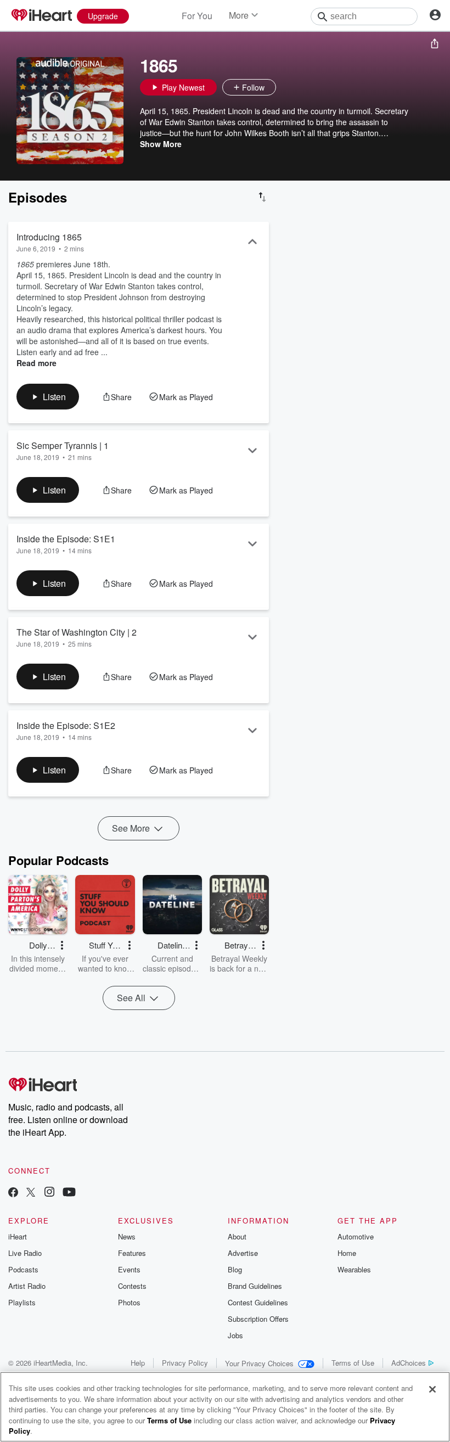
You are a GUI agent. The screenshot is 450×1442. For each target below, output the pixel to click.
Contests (132, 1286)
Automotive (356, 1236)
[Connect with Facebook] (13, 1193)
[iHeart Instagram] (49, 1193)
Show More (161, 143)
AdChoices (408, 1362)
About (237, 1236)
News (127, 1236)
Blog (235, 1269)
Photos (129, 1302)
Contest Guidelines (258, 1302)
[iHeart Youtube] (69, 1193)
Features (132, 1253)
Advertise (243, 1253)
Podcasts (23, 1269)
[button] (287, 87)
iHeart (17, 1236)
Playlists (22, 1302)
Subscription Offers (258, 1319)
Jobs (235, 1335)
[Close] (432, 1389)
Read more (36, 362)
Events (129, 1269)
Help (138, 1362)
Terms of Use (352, 1362)
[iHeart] (41, 16)
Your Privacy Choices (259, 1363)
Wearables (354, 1269)
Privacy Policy (185, 1362)
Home (347, 1253)
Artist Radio (27, 1286)
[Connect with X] (30, 1193)
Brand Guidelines (255, 1286)
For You (197, 15)
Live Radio (25, 1253)
